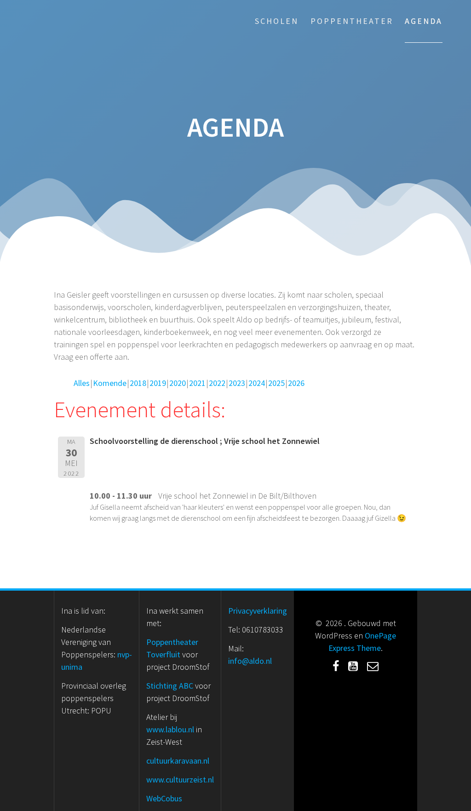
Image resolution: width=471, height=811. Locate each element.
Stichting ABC (169, 685)
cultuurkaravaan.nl (177, 760)
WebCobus (164, 798)
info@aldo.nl (250, 661)
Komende (109, 383)
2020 (177, 383)
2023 (237, 383)
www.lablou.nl (170, 729)
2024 (256, 383)
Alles (82, 383)
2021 (197, 383)
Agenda (423, 21)
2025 (276, 383)
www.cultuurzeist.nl (180, 779)
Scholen (277, 21)
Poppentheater (351, 21)
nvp (123, 654)
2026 (296, 383)
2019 (157, 383)
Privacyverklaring (257, 610)
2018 (138, 383)
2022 (217, 383)
